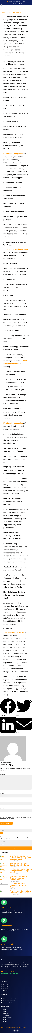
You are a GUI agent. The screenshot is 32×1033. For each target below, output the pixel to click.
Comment (3, 774)
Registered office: (8, 944)
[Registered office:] (4, 939)
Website (2, 808)
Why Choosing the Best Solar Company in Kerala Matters (20, 892)
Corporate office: (8, 908)
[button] (30, 4)
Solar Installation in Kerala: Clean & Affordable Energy (19, 864)
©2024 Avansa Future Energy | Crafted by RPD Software (13, 1027)
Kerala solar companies (13, 154)
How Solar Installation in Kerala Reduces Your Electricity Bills (18, 878)
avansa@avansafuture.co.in (9, 973)
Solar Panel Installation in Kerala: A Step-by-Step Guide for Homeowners (20, 857)
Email (2, 801)
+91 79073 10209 (8, 971)
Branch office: (6, 926)
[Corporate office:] (4, 902)
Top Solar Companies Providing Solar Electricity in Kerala (20, 885)
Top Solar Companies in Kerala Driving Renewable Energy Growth (21, 870)
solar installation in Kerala (17, 249)
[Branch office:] (4, 921)
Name (2, 793)
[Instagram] (17, 1030)
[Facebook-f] (14, 1030)
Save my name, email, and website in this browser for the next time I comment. (15, 818)
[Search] (1, 833)
